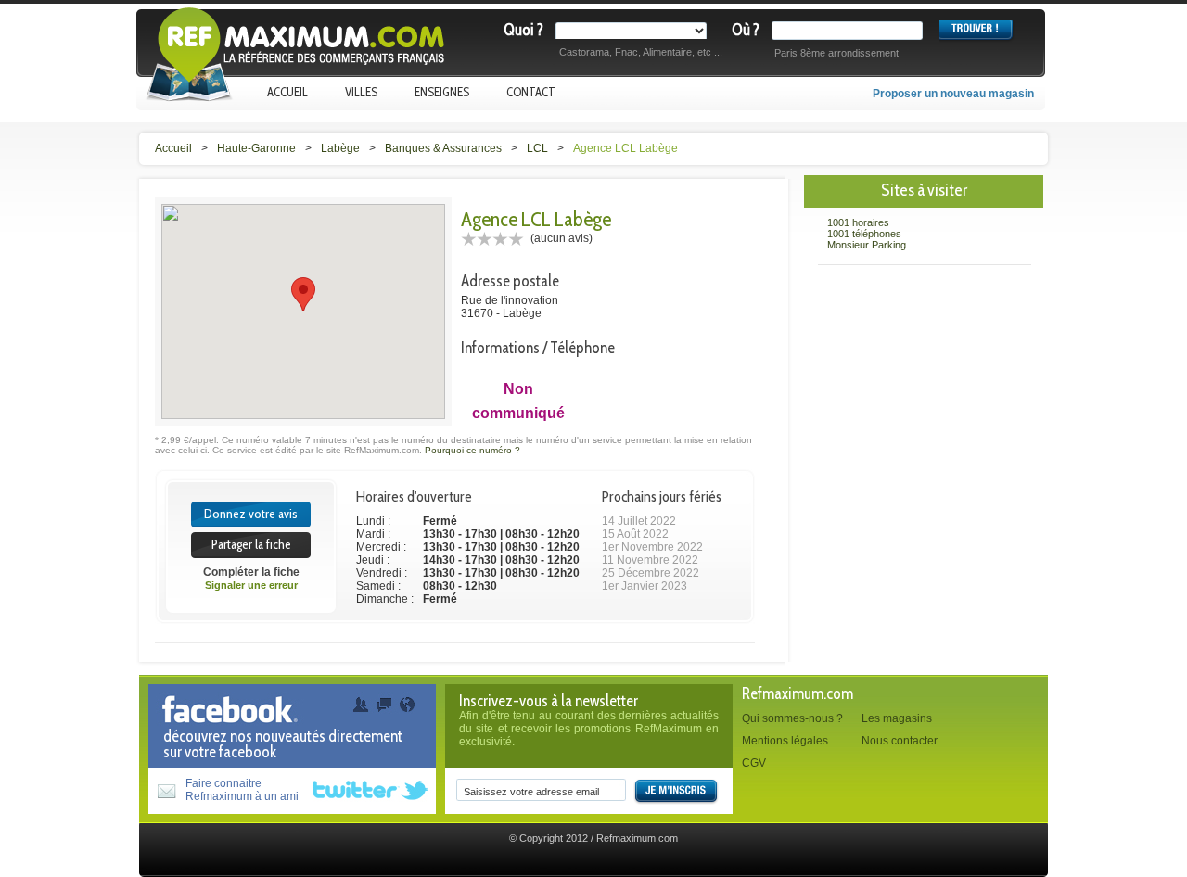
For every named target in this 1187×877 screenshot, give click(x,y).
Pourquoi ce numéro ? (472, 450)
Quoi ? (523, 29)
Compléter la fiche (251, 572)
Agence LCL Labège (625, 148)
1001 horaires (858, 222)
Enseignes (442, 91)
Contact (530, 91)
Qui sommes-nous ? (792, 718)
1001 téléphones (864, 233)
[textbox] (851, 30)
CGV (754, 762)
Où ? (745, 29)
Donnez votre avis (251, 513)
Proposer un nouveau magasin (953, 93)
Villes (361, 91)
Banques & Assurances (443, 148)
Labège (340, 148)
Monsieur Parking (866, 244)
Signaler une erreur (251, 585)
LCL (537, 148)
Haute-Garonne (256, 148)
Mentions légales (785, 740)
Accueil (287, 91)
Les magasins (897, 718)
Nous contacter (900, 740)
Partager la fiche (251, 544)
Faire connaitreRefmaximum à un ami (242, 790)
